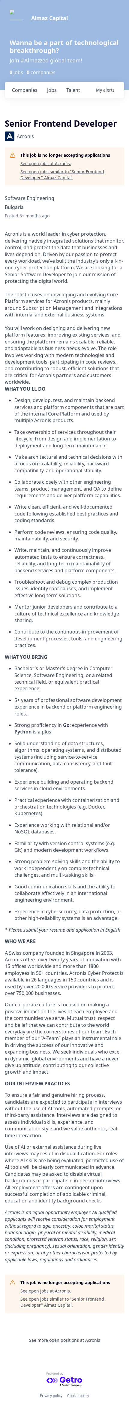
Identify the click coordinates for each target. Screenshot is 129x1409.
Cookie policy (78, 1395)
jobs (52, 90)
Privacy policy (51, 1395)
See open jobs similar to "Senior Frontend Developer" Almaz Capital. (62, 174)
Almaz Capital (49, 18)
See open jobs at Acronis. (45, 163)
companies (25, 90)
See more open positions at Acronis (64, 1340)
